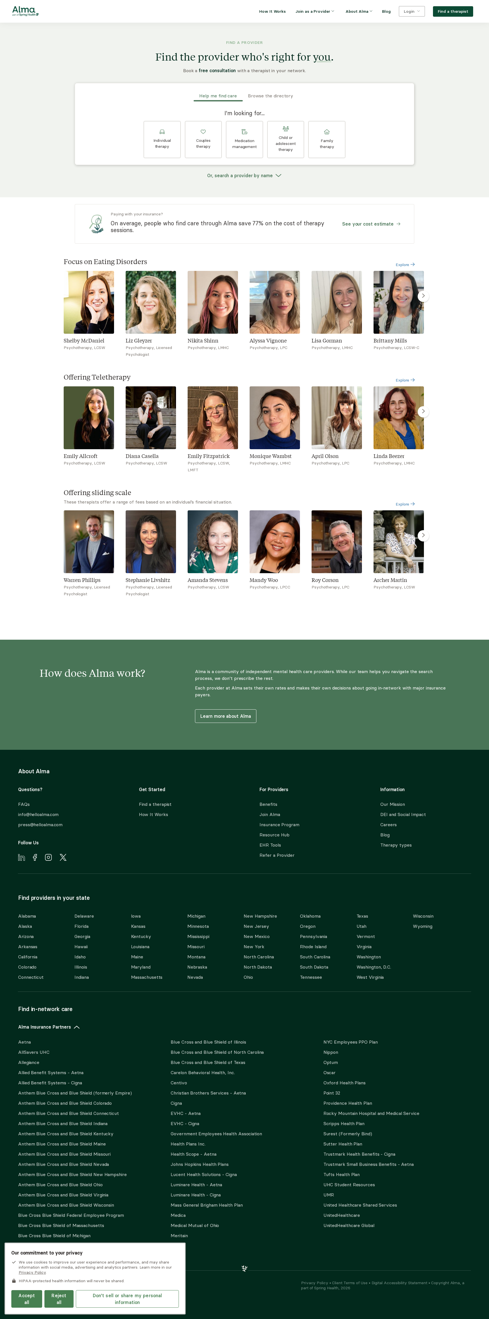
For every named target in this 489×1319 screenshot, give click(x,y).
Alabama (27, 916)
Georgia (82, 936)
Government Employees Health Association (216, 1133)
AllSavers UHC (34, 1052)
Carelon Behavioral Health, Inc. (203, 1072)
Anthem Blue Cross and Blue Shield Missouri (64, 1154)
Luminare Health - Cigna (196, 1195)
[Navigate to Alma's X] (63, 858)
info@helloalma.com (38, 814)
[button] (162, 139)
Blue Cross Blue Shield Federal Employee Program (71, 1215)
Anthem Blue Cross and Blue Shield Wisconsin (66, 1205)
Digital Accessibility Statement (400, 1282)
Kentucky (141, 936)
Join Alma (269, 814)
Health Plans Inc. (188, 1144)
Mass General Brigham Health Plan (207, 1205)
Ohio (248, 977)
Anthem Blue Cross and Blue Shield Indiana (63, 1123)
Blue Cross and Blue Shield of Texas (208, 1062)
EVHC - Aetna (186, 1113)
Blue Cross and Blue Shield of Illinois (208, 1042)
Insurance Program (279, 824)
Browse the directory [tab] (270, 96)
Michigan (196, 916)
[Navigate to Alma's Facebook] (35, 858)
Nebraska (197, 967)
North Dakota (258, 967)
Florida (81, 926)
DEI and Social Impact (403, 814)
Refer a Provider (277, 855)
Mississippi (198, 936)
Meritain (179, 1235)
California (27, 957)
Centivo (179, 1082)
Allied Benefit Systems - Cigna (50, 1082)
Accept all (26, 1299)
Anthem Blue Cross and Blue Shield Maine (62, 1144)
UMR (328, 1195)
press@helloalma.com (40, 824)
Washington (369, 957)
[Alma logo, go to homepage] (25, 12)
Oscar (329, 1072)
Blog (385, 835)
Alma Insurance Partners (44, 1027)
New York (254, 946)
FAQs (24, 804)
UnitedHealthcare (341, 1215)
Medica (178, 1215)
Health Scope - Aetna (193, 1154)
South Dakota (314, 967)
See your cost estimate (368, 224)
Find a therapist (155, 804)
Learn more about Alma (225, 716)
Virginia (364, 946)
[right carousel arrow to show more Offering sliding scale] (423, 535)
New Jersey (256, 926)
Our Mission (392, 804)
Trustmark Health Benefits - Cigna (359, 1154)
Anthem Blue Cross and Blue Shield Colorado (65, 1103)
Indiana (81, 977)
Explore (403, 264)
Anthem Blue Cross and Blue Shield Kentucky (65, 1133)
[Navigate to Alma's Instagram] (48, 858)
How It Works (153, 814)
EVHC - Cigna (185, 1123)
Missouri (196, 946)
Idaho (80, 957)
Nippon (330, 1052)
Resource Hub (274, 835)
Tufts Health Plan (341, 1174)
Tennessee (311, 977)
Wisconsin (423, 916)
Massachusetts (147, 977)
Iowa (136, 916)
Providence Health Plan (347, 1103)
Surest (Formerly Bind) (347, 1133)
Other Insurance (35, 1253)
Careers (388, 824)
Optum (330, 1062)
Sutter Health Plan (342, 1144)
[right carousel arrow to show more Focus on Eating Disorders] (423, 296)
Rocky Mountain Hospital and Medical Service (371, 1113)
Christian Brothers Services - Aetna (208, 1093)
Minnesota (198, 926)
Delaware (84, 916)
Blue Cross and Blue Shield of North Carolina (217, 1052)
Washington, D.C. (374, 967)
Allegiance (28, 1062)
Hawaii (80, 946)
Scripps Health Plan (343, 1123)
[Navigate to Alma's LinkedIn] (21, 858)
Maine (137, 957)
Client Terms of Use (350, 1282)
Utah (362, 926)
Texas (362, 916)
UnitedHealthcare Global (348, 1225)
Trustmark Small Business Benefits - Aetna (368, 1164)
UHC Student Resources (349, 1184)
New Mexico (257, 936)
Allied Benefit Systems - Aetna (50, 1072)
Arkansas (27, 946)
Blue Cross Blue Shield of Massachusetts (61, 1225)
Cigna (176, 1103)
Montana (196, 957)
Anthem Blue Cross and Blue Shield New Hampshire (72, 1174)
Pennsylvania (313, 936)
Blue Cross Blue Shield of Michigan (54, 1235)
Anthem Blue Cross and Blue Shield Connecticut (68, 1113)
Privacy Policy (315, 1282)
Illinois (80, 967)
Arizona (26, 936)
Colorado (27, 967)
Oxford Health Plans (344, 1082)
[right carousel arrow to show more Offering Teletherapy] (423, 411)
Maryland (141, 967)
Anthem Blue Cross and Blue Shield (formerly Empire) (75, 1093)
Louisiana (140, 946)
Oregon (307, 926)
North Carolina (259, 957)
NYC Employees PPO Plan (350, 1042)
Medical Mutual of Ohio (195, 1225)
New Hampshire (260, 916)
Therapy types (396, 845)
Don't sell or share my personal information (127, 1299)
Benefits (268, 804)
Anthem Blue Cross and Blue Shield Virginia (63, 1195)
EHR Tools (270, 845)
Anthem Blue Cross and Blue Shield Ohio (60, 1184)
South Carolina (315, 957)
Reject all (59, 1299)
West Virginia (370, 977)
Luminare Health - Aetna (196, 1184)
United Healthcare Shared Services (360, 1205)
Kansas (138, 926)
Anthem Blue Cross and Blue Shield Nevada (63, 1164)
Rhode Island (313, 946)
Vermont (366, 936)
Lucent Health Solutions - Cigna (204, 1174)
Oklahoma (310, 916)
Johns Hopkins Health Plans (200, 1164)
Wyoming (422, 926)
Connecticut (31, 977)
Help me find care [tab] (218, 96)
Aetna (24, 1042)
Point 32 (331, 1093)
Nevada (195, 977)
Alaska (25, 926)
